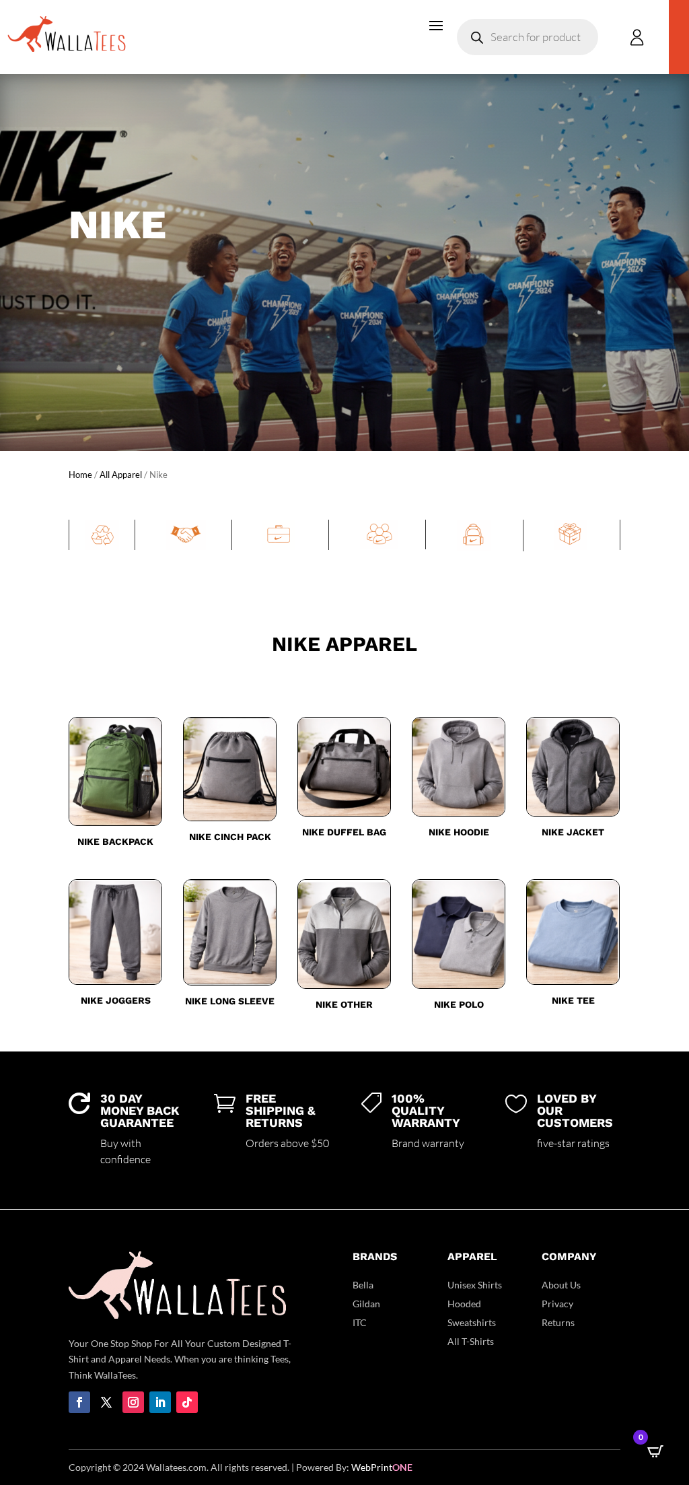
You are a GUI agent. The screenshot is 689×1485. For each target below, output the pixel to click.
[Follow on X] (106, 1402)
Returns (558, 1322)
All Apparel (121, 474)
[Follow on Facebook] (79, 1402)
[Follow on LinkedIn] (160, 1402)
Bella (363, 1284)
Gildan (366, 1303)
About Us (561, 1284)
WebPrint (381, 1467)
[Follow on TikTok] (187, 1402)
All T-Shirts (470, 1341)
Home (80, 474)
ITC (360, 1322)
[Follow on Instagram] (133, 1402)
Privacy (557, 1303)
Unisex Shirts (474, 1284)
